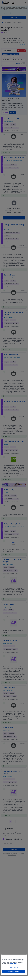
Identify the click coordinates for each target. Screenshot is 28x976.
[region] (14, 964)
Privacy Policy (13, 963)
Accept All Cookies (13, 971)
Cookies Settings (13, 967)
